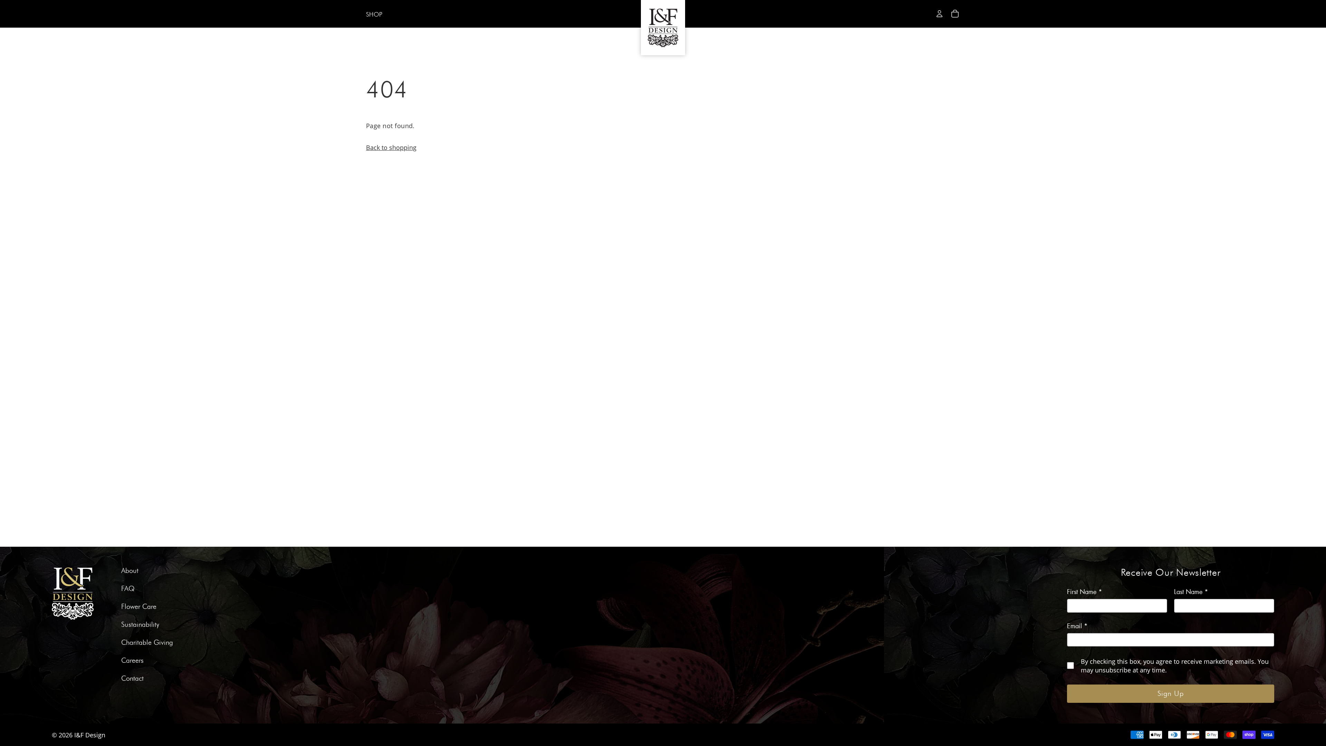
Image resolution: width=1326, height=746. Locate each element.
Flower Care (138, 606)
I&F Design (89, 734)
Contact (132, 678)
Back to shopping (391, 147)
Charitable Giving (147, 642)
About (129, 570)
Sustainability (140, 624)
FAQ (128, 588)
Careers (132, 660)
